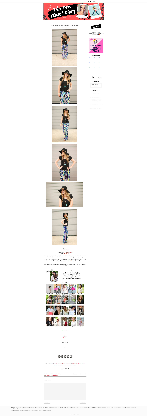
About (49, 1)
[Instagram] (86, 1)
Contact (53, 1)
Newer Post (47, 402)
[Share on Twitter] (82, 374)
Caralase (65, 23)
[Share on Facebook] (80, 374)
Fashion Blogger (52, 373)
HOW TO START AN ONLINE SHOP (96, 97)
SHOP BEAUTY (58, 1)
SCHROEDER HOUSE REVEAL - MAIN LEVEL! (96, 108)
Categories (64, 1)
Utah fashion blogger (54, 375)
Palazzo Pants (58, 373)
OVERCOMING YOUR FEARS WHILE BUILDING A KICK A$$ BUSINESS (96, 101)
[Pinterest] (88, 1)
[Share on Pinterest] (83, 374)
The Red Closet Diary (47, 375)
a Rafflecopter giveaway (65, 330)
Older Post (82, 402)
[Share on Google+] (85, 374)
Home (45, 1)
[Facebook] (82, 1)
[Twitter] (84, 1)
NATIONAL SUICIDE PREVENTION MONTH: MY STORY (96, 104)
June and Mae (77, 414)
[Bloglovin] (90, 1)
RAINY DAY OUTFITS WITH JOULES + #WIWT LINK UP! (96, 93)
